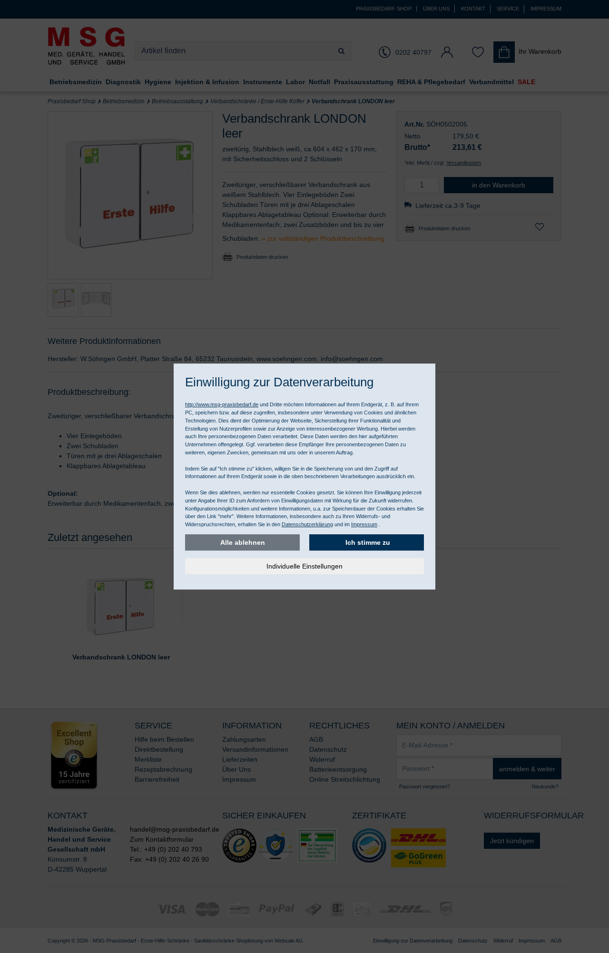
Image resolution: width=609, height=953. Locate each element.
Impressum (364, 524)
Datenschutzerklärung (307, 524)
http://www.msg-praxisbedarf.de (221, 404)
